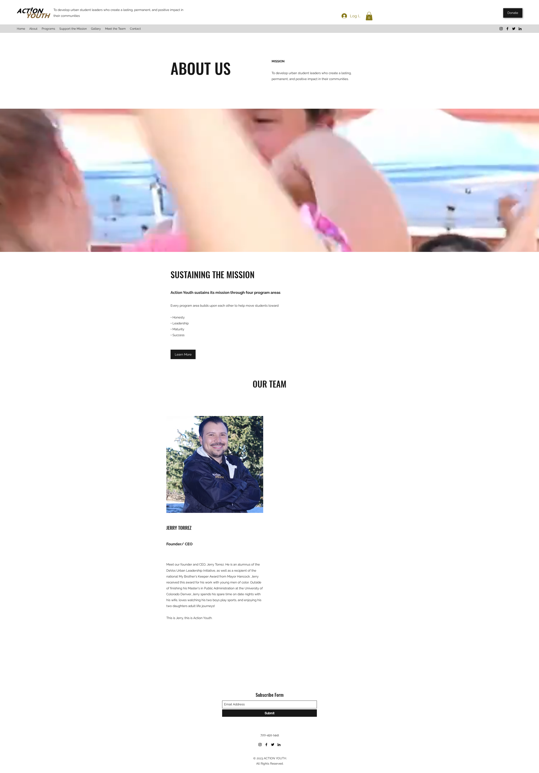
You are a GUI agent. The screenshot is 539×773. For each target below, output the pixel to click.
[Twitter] (514, 29)
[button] (369, 16)
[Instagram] (501, 29)
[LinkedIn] (520, 29)
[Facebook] (507, 29)
